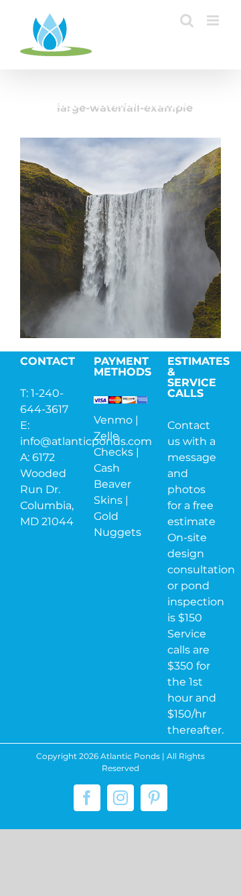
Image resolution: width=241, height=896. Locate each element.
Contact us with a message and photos (191, 457)
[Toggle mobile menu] (214, 20)
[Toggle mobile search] (186, 20)
